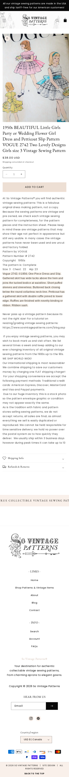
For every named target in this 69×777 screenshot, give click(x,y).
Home (34, 580)
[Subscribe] (52, 706)
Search (34, 631)
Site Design (49, 765)
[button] (4, 20)
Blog (34, 602)
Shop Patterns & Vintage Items (34, 587)
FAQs (34, 646)
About (34, 595)
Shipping (7, 162)
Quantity (8, 167)
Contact (34, 610)
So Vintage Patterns (26, 765)
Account (34, 638)
